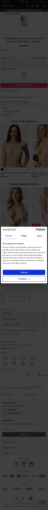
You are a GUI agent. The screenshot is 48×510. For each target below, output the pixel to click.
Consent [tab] (8, 236)
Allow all (24, 272)
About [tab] (39, 236)
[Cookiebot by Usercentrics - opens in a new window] (35, 229)
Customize (23, 279)
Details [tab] (24, 236)
